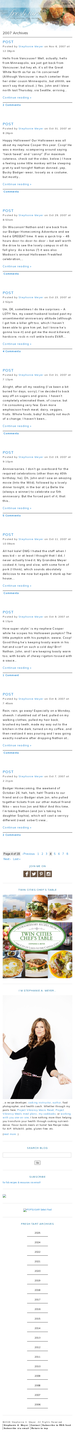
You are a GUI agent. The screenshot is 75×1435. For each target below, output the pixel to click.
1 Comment (11, 675)
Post (8, 41)
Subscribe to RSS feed (56, 1425)
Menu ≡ (67, 3)
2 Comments (12, 104)
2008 (37, 1385)
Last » (16, 859)
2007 (37, 1395)
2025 (37, 1232)
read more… (11, 1134)
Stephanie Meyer (31, 46)
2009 (37, 1375)
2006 (37, 1404)
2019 (37, 1280)
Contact (35, 1425)
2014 (37, 1328)
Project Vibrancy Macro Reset (35, 1110)
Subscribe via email (16, 1428)
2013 (37, 1337)
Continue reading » (17, 97)
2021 (37, 1261)
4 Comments (12, 351)
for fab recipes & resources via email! (22, 1182)
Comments (11, 191)
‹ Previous (28, 853)
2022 (37, 1251)
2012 (37, 1347)
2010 (37, 1366)
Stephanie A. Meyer (16, 1425)
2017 (37, 1299)
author (57, 1102)
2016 (37, 1309)
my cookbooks (47, 1113)
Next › (7, 859)
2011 (37, 1356)
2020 (37, 1271)
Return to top (39, 1428)
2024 (37, 1242)
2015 (37, 1318)
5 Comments (12, 515)
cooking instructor (39, 1102)
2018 (37, 1290)
